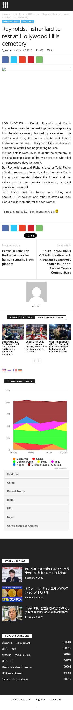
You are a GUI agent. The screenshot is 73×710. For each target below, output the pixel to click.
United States (11, 21)
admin (9, 50)
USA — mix (28, 21)
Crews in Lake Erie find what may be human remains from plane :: (18, 257)
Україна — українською (16, 654)
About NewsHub (21, 699)
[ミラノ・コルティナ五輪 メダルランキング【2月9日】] (12, 594)
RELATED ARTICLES (21, 317)
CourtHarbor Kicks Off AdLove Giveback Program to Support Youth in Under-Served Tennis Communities (55, 261)
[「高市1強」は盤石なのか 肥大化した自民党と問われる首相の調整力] (12, 613)
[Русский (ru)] (9, 369)
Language (39, 699)
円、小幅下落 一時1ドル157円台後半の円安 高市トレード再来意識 (47, 571)
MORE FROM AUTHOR (50, 317)
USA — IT (8, 661)
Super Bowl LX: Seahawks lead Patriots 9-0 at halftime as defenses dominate (10, 347)
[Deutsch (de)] (20, 369)
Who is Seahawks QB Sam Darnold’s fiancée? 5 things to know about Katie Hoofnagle (59, 346)
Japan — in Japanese (15, 679)
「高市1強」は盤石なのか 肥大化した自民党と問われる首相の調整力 (47, 610)
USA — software (11, 673)
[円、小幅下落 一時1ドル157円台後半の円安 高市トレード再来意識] (12, 574)
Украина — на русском (16, 642)
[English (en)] (4, 369)
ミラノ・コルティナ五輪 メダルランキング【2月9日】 (47, 590)
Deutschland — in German (17, 667)
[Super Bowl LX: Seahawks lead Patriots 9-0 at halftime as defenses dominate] (13, 332)
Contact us (55, 699)
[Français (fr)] (15, 369)
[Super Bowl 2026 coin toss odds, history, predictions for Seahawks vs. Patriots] (36, 332)
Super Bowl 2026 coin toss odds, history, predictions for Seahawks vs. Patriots (36, 346)
